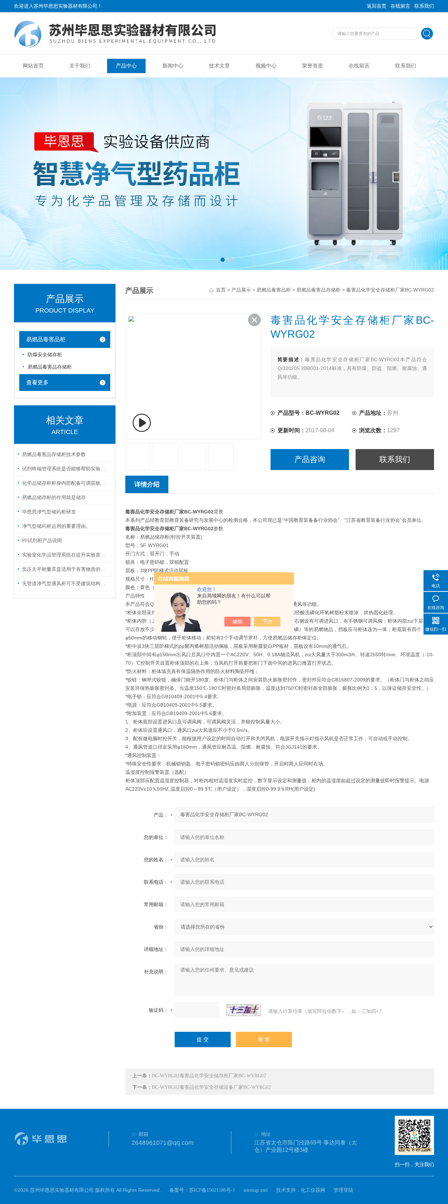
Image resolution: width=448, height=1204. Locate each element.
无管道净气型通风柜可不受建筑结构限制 (66, 583)
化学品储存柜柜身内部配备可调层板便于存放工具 (66, 483)
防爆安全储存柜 (45, 354)
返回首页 (376, 6)
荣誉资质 (312, 66)
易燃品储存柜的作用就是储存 (54, 497)
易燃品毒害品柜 (45, 339)
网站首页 (33, 66)
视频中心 (265, 66)
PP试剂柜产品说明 (42, 540)
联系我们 (424, 6)
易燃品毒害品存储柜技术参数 (54, 454)
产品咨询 (309, 459)
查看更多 (37, 382)
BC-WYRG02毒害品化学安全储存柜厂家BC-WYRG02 (209, 1075)
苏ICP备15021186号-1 (212, 1190)
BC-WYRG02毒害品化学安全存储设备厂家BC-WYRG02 (211, 1087)
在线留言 (400, 6)
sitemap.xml (256, 1190)
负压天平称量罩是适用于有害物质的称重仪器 (66, 569)
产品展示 (241, 290)
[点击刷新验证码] (243, 1010)
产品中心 (126, 66)
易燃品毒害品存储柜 (50, 367)
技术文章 (219, 66)
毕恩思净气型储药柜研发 (49, 511)
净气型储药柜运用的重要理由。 (56, 526)
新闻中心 (172, 66)
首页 (221, 290)
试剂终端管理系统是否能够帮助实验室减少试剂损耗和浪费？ (66, 468)
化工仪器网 (313, 1190)
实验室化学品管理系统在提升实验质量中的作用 (66, 555)
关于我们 (79, 66)
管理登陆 (343, 1190)
